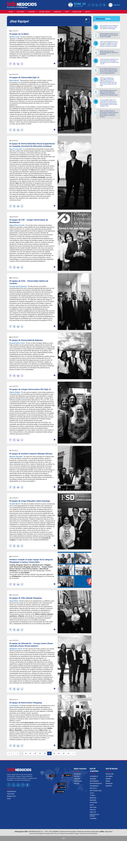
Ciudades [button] (31, 12)
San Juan (93, 807)
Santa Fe (93, 812)
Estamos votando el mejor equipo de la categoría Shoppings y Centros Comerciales (31, 560)
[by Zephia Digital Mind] (63, 839)
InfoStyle (93, 788)
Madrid (108, 778)
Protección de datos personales (88, 831)
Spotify (76, 783)
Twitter (76, 776)
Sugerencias (11, 791)
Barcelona (110, 774)
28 (35, 753)
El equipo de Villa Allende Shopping (25, 598)
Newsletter (77, 12)
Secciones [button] (20, 12)
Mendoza (93, 798)
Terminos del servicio (86, 833)
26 (26, 753)
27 (30, 753)
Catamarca (94, 776)
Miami (108, 781)
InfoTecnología (96, 790)
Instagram (78, 781)
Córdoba (93, 778)
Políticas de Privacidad (68, 831)
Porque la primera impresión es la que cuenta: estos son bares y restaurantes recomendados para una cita (109, 61)
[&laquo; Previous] (9, 753)
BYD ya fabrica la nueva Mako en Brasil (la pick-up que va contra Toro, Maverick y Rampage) (109, 27)
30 (45, 753)
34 (63, 753)
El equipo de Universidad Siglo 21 (24, 77)
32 (54, 753)
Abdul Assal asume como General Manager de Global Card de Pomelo (109, 52)
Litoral (92, 795)
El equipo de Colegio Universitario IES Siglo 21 (30, 389)
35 (68, 753)
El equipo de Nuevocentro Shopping (25, 702)
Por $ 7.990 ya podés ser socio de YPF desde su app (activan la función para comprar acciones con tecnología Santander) (109, 71)
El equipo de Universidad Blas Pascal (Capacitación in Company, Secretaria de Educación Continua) (32, 144)
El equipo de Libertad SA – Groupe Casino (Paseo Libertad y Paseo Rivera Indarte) (31, 644)
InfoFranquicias (96, 783)
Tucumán (93, 818)
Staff (67, 12)
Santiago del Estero (94, 815)
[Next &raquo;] (73, 753)
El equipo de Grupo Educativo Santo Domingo (29, 501)
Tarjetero (57, 12)
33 (59, 753)
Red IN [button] (87, 12)
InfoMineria (94, 786)
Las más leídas (44, 12)
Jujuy (92, 793)
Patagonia (93, 802)
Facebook (77, 774)
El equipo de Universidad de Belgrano (26, 340)
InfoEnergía (94, 781)
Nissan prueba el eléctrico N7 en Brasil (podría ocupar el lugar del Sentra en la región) (109, 35)
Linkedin (77, 778)
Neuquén (93, 800)
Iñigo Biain (109, 831)
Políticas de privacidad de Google (69, 833)
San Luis (93, 809)
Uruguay (109, 786)
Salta (92, 805)
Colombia (109, 776)
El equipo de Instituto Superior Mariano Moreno (30, 453)
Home (11, 12)
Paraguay (109, 783)
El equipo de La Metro (19, 34)
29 (40, 753)
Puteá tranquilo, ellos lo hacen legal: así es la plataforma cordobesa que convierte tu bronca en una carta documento (109, 93)
